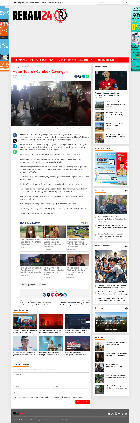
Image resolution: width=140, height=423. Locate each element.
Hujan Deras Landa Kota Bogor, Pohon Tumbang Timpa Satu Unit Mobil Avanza (75, 303)
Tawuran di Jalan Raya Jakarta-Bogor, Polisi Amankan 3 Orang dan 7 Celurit (112, 286)
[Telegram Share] (83, 76)
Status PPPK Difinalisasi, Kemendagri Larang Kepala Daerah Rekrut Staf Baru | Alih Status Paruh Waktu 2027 (112, 218)
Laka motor (42, 285)
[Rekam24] (40, 15)
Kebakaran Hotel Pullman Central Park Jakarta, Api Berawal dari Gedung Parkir (115, 103)
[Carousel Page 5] (116, 329)
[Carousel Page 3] (111, 329)
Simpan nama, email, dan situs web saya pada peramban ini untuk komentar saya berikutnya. (48, 397)
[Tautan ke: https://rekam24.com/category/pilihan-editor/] (126, 191)
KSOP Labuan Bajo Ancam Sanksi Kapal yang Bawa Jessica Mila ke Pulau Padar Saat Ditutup (110, 322)
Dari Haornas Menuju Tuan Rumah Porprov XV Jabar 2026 (115, 344)
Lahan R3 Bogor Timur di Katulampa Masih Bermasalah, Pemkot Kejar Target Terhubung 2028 (115, 125)
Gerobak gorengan (28, 285)
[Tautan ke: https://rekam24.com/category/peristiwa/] (126, 246)
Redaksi (49, 420)
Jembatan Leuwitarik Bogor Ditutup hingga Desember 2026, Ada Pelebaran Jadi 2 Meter (115, 376)
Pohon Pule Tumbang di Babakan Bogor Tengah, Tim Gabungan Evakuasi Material (115, 387)
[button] (127, 3)
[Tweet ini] (79, 76)
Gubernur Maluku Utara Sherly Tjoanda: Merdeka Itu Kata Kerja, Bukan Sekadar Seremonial (25, 354)
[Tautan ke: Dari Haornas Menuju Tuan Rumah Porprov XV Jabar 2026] (99, 346)
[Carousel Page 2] (108, 329)
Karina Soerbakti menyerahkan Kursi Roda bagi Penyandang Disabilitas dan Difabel (35, 303)
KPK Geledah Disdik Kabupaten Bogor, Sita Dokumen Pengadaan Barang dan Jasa (116, 365)
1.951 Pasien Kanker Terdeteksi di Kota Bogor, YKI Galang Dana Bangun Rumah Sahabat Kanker (116, 354)
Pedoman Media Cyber (62, 420)
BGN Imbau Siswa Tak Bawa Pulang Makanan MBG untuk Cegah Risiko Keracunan (49, 354)
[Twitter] (48, 295)
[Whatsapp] (87, 76)
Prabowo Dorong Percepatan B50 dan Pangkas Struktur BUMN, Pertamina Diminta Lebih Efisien (116, 135)
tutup (7, 7)
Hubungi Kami (39, 420)
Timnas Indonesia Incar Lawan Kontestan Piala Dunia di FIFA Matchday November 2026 (107, 94)
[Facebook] (44, 295)
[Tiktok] (61, 295)
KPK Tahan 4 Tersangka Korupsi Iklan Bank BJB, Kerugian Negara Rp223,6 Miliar (114, 114)
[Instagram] (52, 295)
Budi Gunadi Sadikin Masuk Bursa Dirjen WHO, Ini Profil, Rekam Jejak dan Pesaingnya (25, 332)
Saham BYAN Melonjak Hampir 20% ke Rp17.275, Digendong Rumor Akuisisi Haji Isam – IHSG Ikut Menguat (76, 332)
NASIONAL (15, 77)
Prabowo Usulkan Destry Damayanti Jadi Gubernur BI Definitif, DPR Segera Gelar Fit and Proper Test (76, 354)
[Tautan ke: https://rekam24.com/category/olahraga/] (126, 308)
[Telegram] (65, 295)
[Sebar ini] (76, 76)
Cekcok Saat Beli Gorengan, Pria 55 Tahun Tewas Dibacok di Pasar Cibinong (112, 293)
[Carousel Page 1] (106, 329)
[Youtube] (57, 295)
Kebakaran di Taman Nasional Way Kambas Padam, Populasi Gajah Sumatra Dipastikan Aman (51, 332)
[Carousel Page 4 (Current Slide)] (114, 329)
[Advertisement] (70, 40)
